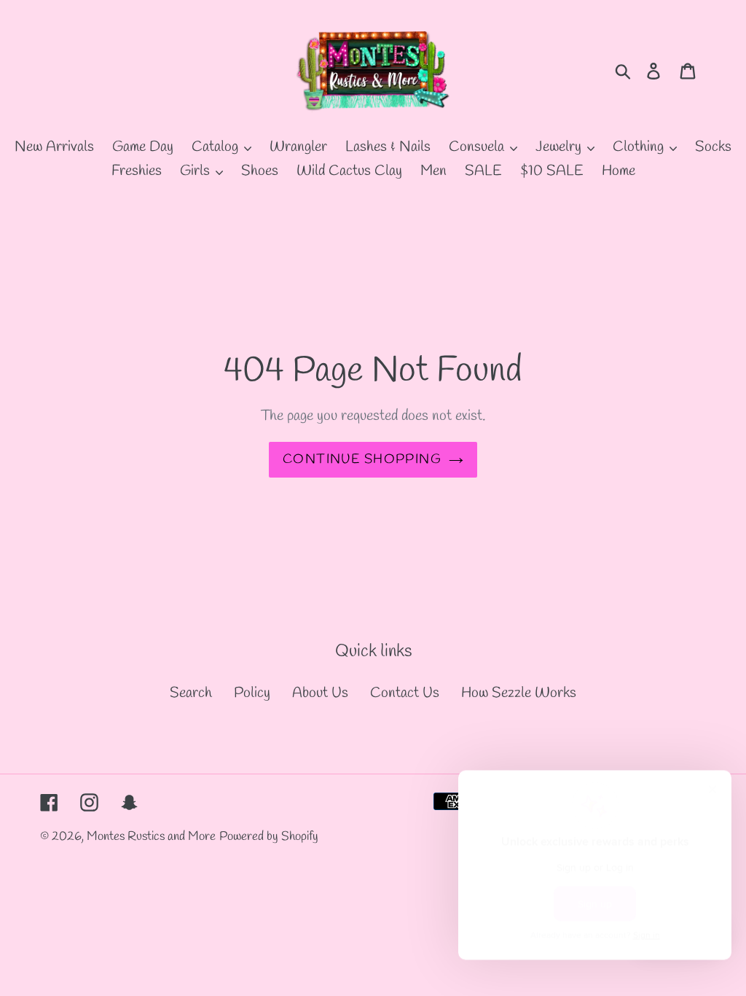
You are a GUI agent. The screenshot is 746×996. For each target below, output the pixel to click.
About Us (320, 693)
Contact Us (404, 693)
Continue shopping (362, 459)
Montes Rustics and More (151, 836)
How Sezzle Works (518, 693)
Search (191, 693)
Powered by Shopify (268, 836)
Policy (252, 693)
